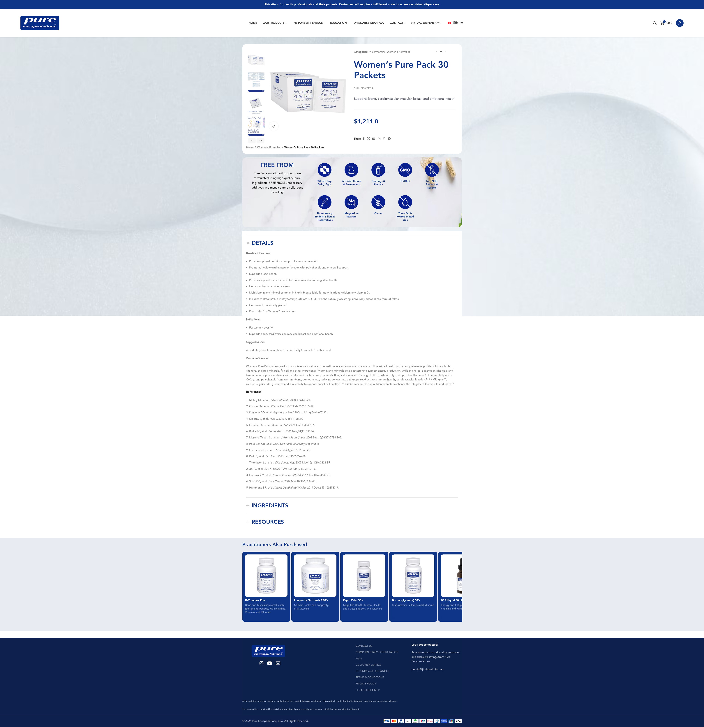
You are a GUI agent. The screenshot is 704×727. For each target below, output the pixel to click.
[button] (252, 140)
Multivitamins (377, 52)
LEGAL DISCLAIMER (368, 690)
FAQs (359, 659)
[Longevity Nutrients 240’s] (315, 575)
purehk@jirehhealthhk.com (428, 669)
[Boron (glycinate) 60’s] (413, 575)
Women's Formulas (398, 52)
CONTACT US (364, 646)
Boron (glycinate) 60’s (406, 600)
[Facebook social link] (363, 139)
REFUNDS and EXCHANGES (372, 671)
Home (249, 147)
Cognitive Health (353, 605)
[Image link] (268, 651)
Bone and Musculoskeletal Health (264, 605)
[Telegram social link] (389, 139)
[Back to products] (441, 52)
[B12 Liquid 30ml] (462, 575)
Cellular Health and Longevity (311, 605)
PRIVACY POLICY (366, 684)
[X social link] (368, 139)
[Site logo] (39, 23)
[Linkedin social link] (379, 139)
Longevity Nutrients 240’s (311, 600)
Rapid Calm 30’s (353, 600)
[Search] (655, 23)
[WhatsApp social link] (384, 139)
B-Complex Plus (255, 600)
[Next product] (445, 52)
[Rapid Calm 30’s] (364, 575)
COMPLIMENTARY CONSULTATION (377, 652)
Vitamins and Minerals (258, 612)
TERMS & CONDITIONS (370, 677)
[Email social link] (374, 139)
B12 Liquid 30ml (451, 600)
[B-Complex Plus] (266, 575)
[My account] (679, 23)
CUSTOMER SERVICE (368, 665)
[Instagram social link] (261, 663)
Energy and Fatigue (256, 609)
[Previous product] (436, 52)
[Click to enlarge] (273, 126)
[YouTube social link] (269, 663)
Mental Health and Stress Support (361, 607)
